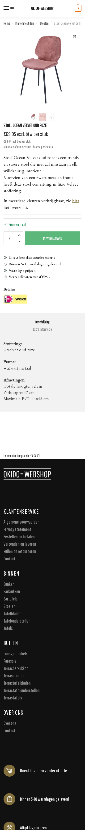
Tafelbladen (12, 613)
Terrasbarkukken (16, 668)
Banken (9, 584)
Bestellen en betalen (19, 536)
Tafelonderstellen (17, 621)
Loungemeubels (16, 653)
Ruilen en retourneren (20, 551)
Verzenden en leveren (20, 544)
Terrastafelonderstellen (22, 690)
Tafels (8, 628)
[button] (74, 36)
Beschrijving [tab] (42, 322)
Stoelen (44, 23)
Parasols (10, 660)
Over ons (10, 723)
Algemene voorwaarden (21, 522)
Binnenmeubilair (24, 23)
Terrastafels (13, 697)
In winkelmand (52, 238)
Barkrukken (12, 591)
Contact (9, 558)
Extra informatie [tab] (42, 329)
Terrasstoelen (14, 675)
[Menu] (6, 8)
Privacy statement (17, 529)
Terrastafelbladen (17, 682)
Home (7, 23)
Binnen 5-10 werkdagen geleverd (44, 799)
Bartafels (10, 598)
